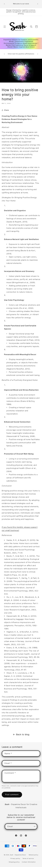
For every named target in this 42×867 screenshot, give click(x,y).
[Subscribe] (34, 826)
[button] (4, 26)
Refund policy (33, 855)
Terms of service (28, 858)
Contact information (28, 862)
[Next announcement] (37, 3)
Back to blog (22, 734)
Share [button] (6, 110)
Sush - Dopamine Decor (18, 855)
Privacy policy (15, 858)
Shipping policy (14, 862)
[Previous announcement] (4, 3)
